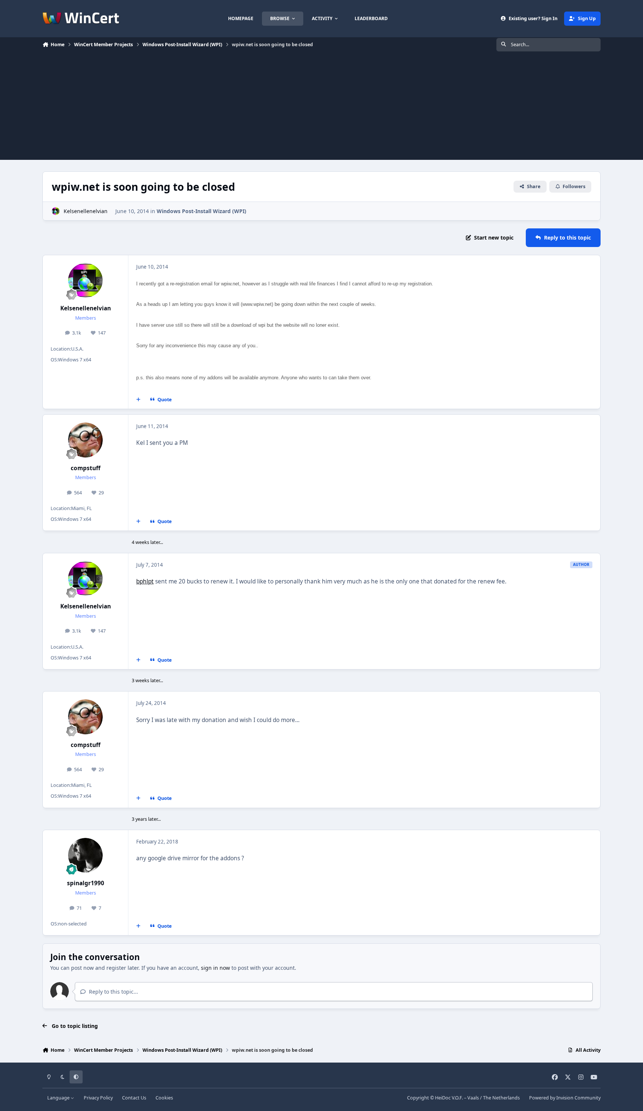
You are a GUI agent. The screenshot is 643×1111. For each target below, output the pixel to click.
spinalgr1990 (85, 883)
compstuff (85, 468)
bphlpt (145, 581)
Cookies (164, 1098)
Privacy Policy (98, 1098)
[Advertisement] (321, 108)
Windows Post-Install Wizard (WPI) (201, 211)
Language (59, 1098)
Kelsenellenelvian (86, 211)
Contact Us (134, 1098)
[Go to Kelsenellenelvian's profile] (56, 211)
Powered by (565, 1098)
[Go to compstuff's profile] (85, 440)
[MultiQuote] (138, 400)
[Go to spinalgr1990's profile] (85, 855)
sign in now (215, 967)
